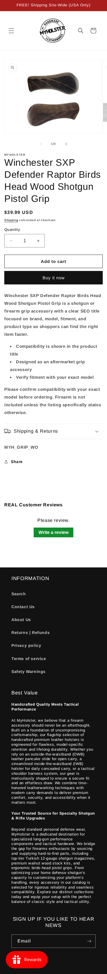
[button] (11, 30)
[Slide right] (66, 144)
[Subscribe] (89, 941)
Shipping (11, 220)
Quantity (12, 229)
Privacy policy (26, 645)
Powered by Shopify (69, 969)
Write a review (53, 532)
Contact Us (23, 606)
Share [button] (17, 461)
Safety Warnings (28, 671)
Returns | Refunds (30, 632)
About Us (21, 619)
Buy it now (54, 277)
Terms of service (28, 658)
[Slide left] (41, 144)
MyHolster (42, 969)
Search (18, 594)
